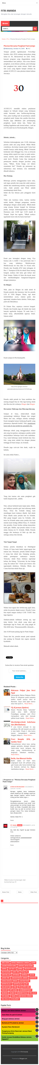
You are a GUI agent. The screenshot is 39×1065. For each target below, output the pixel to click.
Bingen (24, 404)
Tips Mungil (5, 996)
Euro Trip (16, 972)
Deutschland (6, 972)
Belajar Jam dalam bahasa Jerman (14, 1010)
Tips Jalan (32, 993)
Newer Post (5, 892)
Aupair (33, 962)
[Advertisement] (19, 924)
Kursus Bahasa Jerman (9, 981)
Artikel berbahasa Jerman (20, 962)
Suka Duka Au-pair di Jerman (12, 1015)
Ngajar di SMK (6, 987)
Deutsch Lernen (29, 968)
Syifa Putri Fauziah (17, 787)
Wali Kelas (5, 999)
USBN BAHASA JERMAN (25, 996)
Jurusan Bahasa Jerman (19, 978)
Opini (14, 987)
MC (27, 984)
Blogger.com (23, 1058)
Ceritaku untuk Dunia (25, 965)
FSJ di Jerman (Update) (20, 707)
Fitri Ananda (8, 10)
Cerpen (4, 968)
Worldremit (15, 999)
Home (20, 892)
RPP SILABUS (13, 990)
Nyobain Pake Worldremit (11, 1027)
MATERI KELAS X (7, 984)
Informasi (16, 975)
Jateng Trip (5, 978)
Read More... (28, 703)
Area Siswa (5, 962)
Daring (20, 968)
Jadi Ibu (31, 975)
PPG (20, 987)
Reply (12, 820)
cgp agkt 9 (12, 968)
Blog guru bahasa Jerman (11, 1019)
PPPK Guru (26, 987)
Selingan (5, 993)
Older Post (33, 892)
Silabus (12, 993)
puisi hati (5, 990)
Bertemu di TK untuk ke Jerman (13, 1023)
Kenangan (33, 978)
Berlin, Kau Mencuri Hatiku (21, 758)
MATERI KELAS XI (19, 984)
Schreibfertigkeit (25, 990)
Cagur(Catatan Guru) (9, 965)
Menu (6, 23)
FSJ (29, 48)
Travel (13, 996)
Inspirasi (24, 975)
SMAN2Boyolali (22, 993)
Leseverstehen (24, 981)
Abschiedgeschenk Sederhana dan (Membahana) (23, 723)
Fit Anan (13, 825)
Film (22, 972)
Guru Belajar (6, 975)
